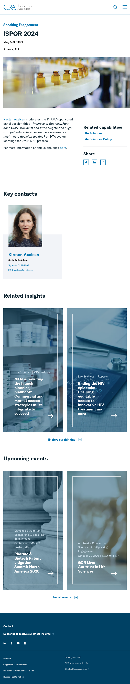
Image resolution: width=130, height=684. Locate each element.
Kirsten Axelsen (14, 119)
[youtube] (18, 643)
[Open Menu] (125, 7)
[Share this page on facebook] (103, 162)
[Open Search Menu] (115, 7)
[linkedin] (4, 643)
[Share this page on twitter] (86, 162)
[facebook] (11, 643)
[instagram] (25, 643)
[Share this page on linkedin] (94, 162)
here (63, 148)
